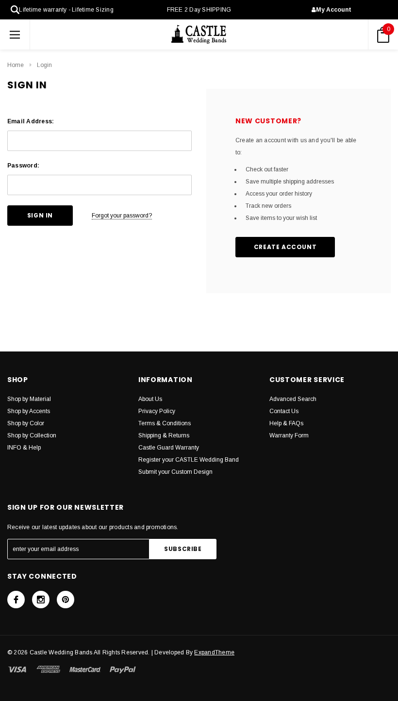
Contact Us (283, 411)
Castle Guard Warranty (168, 447)
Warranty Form (289, 435)
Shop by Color (25, 423)
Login (44, 65)
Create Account (285, 247)
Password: (23, 165)
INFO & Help (24, 447)
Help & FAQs (286, 423)
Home (15, 65)
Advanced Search (292, 399)
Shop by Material (29, 399)
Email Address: (30, 121)
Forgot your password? (122, 215)
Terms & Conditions (164, 423)
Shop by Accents (28, 411)
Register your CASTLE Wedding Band (188, 459)
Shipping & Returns (163, 435)
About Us (150, 399)
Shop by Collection (31, 435)
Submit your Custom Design (175, 471)
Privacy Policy (156, 411)
